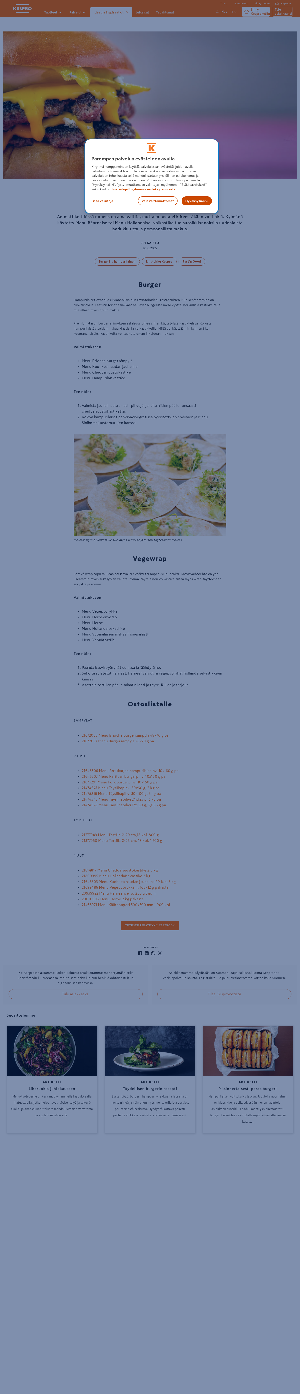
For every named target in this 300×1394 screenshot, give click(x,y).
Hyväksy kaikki (196, 200)
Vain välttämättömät (158, 200)
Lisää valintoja (102, 200)
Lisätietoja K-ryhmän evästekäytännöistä (143, 189)
